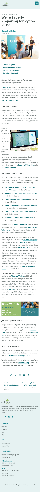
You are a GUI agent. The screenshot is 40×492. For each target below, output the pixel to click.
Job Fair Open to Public (11, 70)
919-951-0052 (5, 457)
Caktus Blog (11, 14)
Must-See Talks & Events (12, 67)
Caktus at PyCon (9, 65)
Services (4, 427)
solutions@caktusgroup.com (10, 455)
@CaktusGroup (23, 363)
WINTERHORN (23, 248)
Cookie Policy (5, 446)
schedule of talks (20, 225)
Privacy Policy (5, 443)
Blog (2, 435)
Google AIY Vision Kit (26, 165)
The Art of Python (17, 276)
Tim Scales (12, 289)
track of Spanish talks (9, 100)
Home (3, 14)
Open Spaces (22, 242)
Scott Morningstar (30, 240)
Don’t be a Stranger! (10, 73)
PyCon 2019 (5, 87)
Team (3, 432)
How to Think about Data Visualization (18, 217)
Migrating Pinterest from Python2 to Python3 (21, 205)
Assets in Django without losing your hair (19, 211)
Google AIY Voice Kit (8, 168)
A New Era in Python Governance (16, 199)
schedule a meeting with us (19, 356)
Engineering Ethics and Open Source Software (21, 193)
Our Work (4, 429)
